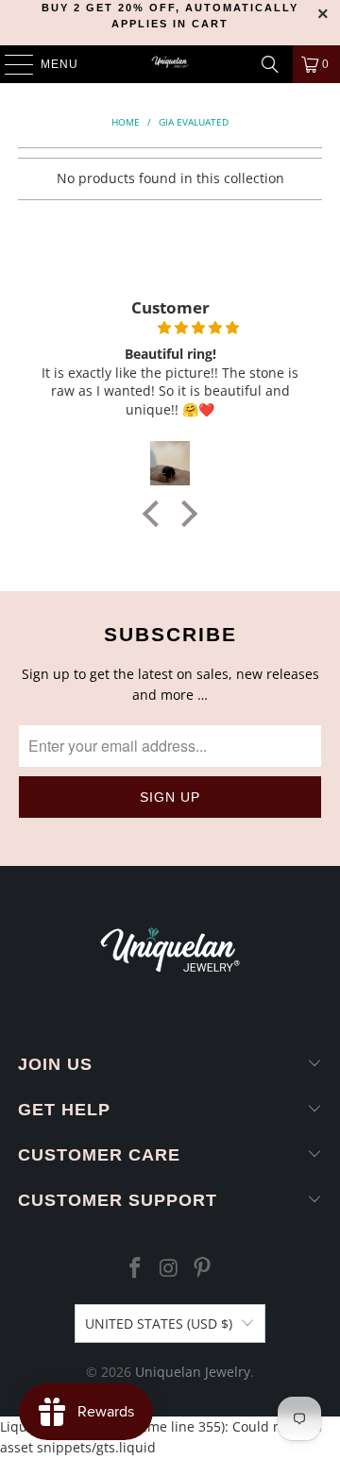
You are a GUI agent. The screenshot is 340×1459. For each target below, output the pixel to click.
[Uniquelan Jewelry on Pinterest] (203, 1268)
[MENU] (10, 64)
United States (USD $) (158, 1323)
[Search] (270, 64)
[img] (168, 327)
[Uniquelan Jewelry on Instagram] (169, 1268)
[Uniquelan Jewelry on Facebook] (135, 1268)
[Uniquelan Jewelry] (170, 64)
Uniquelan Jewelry (192, 1372)
